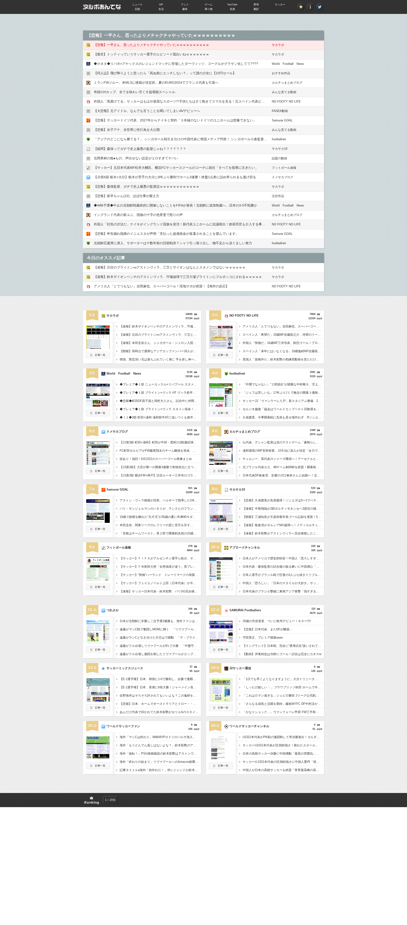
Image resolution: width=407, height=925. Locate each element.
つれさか (112, 610)
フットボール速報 (284, 167)
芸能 (137, 9)
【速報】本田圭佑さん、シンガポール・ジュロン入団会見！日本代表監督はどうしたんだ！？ (160, 343)
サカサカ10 (279, 148)
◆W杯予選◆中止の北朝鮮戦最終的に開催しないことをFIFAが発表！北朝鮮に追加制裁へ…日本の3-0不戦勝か (175, 205)
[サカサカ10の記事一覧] (221, 531)
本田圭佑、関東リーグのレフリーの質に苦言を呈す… (156, 525)
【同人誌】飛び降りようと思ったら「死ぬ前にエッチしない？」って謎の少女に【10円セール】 (165, 73)
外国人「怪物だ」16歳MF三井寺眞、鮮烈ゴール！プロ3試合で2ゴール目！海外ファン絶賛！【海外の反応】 (283, 343)
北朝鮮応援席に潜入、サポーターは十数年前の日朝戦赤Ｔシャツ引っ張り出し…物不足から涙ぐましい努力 (173, 243)
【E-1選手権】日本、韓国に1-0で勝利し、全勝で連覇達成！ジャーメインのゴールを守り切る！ (160, 679)
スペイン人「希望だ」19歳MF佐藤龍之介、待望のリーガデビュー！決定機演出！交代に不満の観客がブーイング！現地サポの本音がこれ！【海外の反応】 (283, 334)
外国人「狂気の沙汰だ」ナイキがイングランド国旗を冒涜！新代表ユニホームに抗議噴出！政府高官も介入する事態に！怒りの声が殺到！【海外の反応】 (207, 224)
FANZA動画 (280, 111)
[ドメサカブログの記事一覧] (98, 473)
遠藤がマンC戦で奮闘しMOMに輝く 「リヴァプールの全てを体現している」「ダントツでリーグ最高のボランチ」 (160, 629)
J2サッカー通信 (240, 668)
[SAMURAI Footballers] (221, 642)
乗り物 (208, 9)
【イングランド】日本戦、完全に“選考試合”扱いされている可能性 (283, 646)
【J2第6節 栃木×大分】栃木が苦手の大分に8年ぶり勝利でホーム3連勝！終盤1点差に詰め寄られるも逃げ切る (175, 177)
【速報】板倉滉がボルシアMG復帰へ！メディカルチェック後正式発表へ (283, 525)
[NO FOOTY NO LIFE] (221, 347)
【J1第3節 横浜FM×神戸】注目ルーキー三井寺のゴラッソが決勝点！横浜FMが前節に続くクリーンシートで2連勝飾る (160, 475)
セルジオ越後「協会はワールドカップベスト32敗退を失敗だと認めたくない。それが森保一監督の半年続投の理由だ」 (283, 409)
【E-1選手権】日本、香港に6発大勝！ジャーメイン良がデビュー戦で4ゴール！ (160, 687)
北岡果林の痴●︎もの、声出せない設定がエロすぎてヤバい (136, 158)
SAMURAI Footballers (245, 610)
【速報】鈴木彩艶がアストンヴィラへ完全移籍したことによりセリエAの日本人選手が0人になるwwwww (283, 533)
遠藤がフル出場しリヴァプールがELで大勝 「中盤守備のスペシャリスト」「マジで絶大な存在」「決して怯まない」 (160, 646)
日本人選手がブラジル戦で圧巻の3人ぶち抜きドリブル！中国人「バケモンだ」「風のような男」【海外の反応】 (283, 575)
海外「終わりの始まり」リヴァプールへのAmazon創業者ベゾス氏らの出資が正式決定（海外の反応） (160, 762)
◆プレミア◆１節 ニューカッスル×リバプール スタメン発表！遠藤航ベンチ (160, 384)
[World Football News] (98, 405)
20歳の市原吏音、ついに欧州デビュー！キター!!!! (277, 621)
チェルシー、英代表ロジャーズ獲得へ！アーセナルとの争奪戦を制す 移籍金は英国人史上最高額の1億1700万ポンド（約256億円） (283, 459)
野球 (256, 4)
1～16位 (110, 799)
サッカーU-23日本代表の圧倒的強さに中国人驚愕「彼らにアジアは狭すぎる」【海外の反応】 (283, 762)
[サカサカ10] (221, 521)
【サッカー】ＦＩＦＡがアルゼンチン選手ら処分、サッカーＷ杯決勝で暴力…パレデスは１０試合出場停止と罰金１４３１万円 (160, 558)
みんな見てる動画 (284, 92)
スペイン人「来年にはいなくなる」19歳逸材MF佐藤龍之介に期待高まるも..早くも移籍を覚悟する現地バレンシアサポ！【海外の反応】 (283, 351)
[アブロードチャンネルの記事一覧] (221, 589)
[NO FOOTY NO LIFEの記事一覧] (221, 357)
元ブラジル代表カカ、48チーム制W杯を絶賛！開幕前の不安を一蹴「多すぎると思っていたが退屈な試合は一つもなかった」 (283, 467)
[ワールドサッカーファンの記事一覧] (98, 767)
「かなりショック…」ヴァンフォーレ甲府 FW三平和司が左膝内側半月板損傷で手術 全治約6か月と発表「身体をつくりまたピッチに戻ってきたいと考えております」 (283, 712)
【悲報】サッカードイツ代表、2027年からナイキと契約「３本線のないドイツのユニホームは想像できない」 (175, 120)
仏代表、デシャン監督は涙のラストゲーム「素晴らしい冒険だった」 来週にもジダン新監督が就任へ (283, 442)
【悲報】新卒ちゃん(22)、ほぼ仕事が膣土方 (126, 196)
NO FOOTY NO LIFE (286, 101)
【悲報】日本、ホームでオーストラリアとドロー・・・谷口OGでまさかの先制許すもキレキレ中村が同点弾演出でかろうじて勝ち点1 (160, 704)
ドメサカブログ (282, 177)
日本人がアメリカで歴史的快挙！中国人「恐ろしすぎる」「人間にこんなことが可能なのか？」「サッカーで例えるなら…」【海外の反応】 (283, 558)
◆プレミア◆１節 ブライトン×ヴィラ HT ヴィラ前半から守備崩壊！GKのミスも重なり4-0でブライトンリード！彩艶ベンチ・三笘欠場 (160, 392)
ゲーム (208, 4)
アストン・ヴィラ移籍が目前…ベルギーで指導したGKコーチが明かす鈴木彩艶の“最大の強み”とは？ (160, 500)
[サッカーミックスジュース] (98, 700)
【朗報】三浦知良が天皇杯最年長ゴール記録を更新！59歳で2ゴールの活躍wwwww (283, 517)
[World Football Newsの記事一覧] (98, 415)
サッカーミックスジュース (124, 668)
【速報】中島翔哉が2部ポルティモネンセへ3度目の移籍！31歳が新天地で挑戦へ (283, 508)
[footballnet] (221, 405)
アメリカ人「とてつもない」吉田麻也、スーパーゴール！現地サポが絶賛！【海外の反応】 (161, 286)
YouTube (232, 4)
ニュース (137, 4)
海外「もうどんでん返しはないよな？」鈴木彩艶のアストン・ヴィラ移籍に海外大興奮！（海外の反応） (160, 745)
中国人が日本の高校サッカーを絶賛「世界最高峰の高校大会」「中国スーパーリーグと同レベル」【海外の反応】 (283, 770)
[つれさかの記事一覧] (98, 651)
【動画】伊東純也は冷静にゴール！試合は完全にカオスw (282, 654)
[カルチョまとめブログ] (221, 463)
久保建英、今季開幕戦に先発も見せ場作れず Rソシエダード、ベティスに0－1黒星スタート (283, 417)
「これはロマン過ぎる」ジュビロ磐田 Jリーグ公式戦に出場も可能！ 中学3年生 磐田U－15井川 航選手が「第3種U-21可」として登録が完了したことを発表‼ (283, 695)
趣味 (184, 9)
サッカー (280, 4)
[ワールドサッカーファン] (98, 758)
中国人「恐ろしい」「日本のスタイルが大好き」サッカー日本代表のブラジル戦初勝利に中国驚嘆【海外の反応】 (283, 583)
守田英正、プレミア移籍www (263, 637)
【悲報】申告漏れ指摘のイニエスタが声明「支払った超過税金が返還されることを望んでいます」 (166, 233)
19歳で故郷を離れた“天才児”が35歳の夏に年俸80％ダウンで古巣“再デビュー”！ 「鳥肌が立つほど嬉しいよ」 (160, 517)
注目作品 (278, 196)
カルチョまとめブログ (287, 82)
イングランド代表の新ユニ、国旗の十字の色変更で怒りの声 (140, 215)
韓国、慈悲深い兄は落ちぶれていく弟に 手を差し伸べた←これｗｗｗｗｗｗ (160, 359)
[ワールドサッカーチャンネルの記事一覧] (221, 767)
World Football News (288, 64)
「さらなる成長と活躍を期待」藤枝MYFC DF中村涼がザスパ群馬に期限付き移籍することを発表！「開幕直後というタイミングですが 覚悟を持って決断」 (283, 704)
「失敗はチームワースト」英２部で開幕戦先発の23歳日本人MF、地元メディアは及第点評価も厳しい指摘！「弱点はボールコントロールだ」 (160, 533)
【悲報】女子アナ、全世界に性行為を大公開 (127, 130)
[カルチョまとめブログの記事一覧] (221, 473)
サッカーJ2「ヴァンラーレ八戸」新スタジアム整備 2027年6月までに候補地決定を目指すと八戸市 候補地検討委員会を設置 (283, 401)
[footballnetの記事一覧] (221, 415)
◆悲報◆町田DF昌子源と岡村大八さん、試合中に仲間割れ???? (160, 401)
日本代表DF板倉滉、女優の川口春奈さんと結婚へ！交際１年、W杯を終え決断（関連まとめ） (283, 475)
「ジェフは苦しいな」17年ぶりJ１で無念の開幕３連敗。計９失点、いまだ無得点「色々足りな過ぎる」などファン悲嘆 (283, 392)
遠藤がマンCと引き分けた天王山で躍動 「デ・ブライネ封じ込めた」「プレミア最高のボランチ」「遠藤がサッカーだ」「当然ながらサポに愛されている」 (160, 637)
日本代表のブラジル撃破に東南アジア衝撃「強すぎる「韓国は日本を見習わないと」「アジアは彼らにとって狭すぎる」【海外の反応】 (283, 591)
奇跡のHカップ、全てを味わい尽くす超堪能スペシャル (134, 92)
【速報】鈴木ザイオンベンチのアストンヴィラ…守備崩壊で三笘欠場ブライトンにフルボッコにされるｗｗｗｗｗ (178, 277)
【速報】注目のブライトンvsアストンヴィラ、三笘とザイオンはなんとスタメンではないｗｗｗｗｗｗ (169, 267)
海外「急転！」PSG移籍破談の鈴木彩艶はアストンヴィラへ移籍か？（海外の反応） (160, 753)
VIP (161, 4)
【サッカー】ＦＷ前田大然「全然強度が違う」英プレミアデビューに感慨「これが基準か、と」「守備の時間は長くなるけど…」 (160, 566)
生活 (161, 9)
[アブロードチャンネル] (221, 579)
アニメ (185, 4)
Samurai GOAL (282, 120)
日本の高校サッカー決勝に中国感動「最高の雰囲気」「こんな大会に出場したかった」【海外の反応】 (283, 753)
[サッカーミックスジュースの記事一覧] (98, 709)
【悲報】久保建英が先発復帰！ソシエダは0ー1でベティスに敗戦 (283, 500)
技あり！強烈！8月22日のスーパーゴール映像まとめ (156, 459)
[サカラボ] (98, 347)
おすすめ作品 (281, 73)
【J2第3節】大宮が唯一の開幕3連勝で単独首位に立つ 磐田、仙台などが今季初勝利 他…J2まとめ (160, 467)
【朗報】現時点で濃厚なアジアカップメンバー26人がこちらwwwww (160, 351)
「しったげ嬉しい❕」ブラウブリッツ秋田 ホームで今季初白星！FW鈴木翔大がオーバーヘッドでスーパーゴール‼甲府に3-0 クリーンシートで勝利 (283, 687)
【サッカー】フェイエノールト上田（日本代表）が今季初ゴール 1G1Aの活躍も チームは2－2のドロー (160, 583)
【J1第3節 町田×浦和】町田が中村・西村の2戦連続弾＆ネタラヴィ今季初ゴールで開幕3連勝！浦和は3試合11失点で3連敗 (160, 442)
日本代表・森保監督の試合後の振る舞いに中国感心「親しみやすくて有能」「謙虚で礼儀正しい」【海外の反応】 (283, 566)
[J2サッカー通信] (221, 700)
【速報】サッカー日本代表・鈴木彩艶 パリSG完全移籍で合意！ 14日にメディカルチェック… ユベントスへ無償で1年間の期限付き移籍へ (160, 591)
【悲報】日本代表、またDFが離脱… (268, 629)
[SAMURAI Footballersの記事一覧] (221, 651)
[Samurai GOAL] (98, 521)
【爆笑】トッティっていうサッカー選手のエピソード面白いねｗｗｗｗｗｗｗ (151, 54)
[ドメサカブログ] (98, 463)
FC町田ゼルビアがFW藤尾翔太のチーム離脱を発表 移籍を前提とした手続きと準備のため (160, 450)
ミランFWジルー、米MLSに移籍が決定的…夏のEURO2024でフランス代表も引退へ (156, 82)
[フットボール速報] (98, 579)
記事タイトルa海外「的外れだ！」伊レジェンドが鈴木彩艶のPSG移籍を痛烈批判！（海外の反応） (160, 770)
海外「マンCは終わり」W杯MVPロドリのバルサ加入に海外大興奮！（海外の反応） (160, 737)
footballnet (279, 139)
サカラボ (278, 45)
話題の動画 (279, 158)
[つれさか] (98, 642)
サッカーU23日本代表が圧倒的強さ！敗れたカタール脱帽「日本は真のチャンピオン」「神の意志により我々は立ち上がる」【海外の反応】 (283, 745)
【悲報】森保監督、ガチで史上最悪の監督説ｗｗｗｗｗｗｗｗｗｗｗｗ (146, 186)
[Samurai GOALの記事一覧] (98, 531)
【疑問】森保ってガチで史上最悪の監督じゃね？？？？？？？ (140, 149)
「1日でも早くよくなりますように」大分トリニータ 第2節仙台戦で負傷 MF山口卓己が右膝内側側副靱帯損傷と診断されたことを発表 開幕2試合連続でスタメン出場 (283, 679)
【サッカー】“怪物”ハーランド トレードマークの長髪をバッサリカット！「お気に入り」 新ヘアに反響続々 (160, 575)
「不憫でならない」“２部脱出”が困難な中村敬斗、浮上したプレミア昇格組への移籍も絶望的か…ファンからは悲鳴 (283, 384)
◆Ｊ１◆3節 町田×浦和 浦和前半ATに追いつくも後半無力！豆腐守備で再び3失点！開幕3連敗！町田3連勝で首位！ (160, 417)
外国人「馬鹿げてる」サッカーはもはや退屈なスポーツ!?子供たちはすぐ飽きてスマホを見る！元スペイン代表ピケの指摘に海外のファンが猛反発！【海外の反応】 (215, 101)
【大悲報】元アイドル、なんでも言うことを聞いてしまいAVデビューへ (147, 111)
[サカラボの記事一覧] (98, 357)
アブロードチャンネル (244, 547)
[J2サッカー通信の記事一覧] (221, 709)
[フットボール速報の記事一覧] (98, 589)
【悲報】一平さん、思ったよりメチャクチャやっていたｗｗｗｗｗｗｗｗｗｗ (151, 45)
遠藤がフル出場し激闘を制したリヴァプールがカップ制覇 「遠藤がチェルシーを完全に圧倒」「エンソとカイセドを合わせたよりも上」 (160, 654)
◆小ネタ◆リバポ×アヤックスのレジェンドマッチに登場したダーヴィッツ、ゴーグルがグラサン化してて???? (176, 64)
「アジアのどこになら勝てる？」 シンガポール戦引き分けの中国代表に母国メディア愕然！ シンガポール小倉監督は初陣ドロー (189, 139)
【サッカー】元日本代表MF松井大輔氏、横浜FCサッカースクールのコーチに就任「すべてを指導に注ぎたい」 (176, 167)
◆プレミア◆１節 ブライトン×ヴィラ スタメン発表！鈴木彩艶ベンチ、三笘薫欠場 (160, 409)
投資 (232, 9)
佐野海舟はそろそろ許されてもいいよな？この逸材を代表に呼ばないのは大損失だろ (160, 695)
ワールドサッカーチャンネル (249, 726)
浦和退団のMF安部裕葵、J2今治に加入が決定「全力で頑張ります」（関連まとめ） (283, 450)
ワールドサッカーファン (123, 726)
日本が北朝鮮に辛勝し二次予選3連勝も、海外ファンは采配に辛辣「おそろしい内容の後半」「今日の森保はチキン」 (160, 621)
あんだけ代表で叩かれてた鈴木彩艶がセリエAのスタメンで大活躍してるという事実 (160, 712)
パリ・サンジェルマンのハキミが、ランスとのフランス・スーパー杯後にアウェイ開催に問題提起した (160, 508)
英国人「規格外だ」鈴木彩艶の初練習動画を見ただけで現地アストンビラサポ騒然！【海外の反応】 (283, 359)
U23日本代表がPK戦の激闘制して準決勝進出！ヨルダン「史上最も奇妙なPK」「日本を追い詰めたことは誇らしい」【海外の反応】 (283, 737)
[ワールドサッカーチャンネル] (221, 758)
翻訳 (256, 9)
